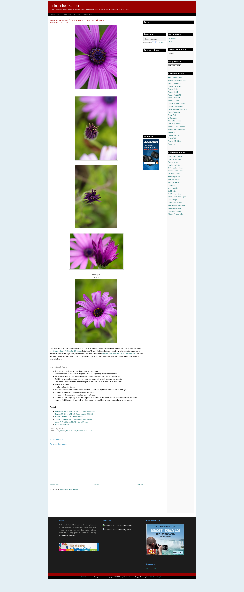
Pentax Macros (173, 135)
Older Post (139, 485)
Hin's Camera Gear (62, 425)
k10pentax (171, 185)
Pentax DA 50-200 (174, 95)
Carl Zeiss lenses (174, 124)
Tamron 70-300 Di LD (175, 106)
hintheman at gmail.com (68, 535)
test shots (88, 431)
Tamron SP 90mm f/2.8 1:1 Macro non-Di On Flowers (77, 20)
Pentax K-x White (174, 86)
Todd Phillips (172, 200)
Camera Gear (87, 14)
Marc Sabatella (173, 182)
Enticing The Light (174, 159)
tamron (80, 431)
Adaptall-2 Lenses (174, 121)
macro (73, 431)
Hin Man (171, 41)
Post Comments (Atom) (69, 489)
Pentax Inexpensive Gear (177, 81)
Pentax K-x (172, 144)
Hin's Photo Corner (65, 6)
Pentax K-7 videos (174, 141)
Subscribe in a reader (124, 525)
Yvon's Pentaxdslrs (175, 156)
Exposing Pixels (174, 177)
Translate (161, 42)
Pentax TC (172, 132)
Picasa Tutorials (174, 112)
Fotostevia (172, 38)
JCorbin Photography (175, 214)
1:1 (58, 431)
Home (52, 14)
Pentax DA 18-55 (174, 98)
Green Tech (172, 115)
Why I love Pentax (174, 83)
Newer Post (54, 485)
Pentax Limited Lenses (176, 130)
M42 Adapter (172, 118)
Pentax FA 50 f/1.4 (174, 101)
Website (77, 14)
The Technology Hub (156, 577)
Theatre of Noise (174, 162)
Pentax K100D (173, 92)
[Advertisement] (153, 91)
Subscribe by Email (123, 530)
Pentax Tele (172, 138)
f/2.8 (68, 431)
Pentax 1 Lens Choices (176, 127)
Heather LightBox (174, 165)
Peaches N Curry (174, 179)
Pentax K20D (173, 89)
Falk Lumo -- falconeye (176, 205)
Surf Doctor (172, 191)
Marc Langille (173, 188)
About (59, 14)
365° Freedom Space (175, 168)
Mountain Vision (174, 174)
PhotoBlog (67, 14)
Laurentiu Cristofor (174, 211)
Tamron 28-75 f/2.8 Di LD (177, 104)
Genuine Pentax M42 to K (177, 109)
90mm (62, 431)
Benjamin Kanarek (174, 208)
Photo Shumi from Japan (177, 197)
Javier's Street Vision (175, 171)
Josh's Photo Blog (174, 194)
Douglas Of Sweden (175, 202)
